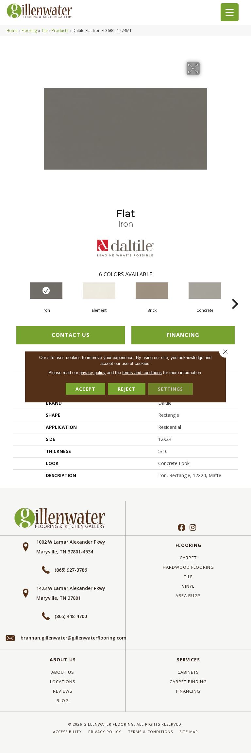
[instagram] (193, 528)
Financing (188, 691)
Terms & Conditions (150, 731)
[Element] (99, 290)
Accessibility (67, 731)
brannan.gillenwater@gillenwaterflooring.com (73, 638)
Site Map (188, 731)
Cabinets (188, 672)
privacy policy (92, 372)
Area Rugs (188, 595)
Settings (170, 388)
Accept (85, 388)
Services (188, 659)
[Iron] (46, 290)
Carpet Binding (188, 682)
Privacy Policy (104, 731)
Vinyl (188, 586)
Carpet (188, 558)
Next (235, 294)
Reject (127, 388)
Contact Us (71, 335)
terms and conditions (142, 372)
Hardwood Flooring (188, 567)
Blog (63, 700)
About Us (63, 659)
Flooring (29, 30)
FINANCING (183, 335)
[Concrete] (204, 290)
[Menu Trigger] (230, 12)
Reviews (63, 691)
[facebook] (181, 528)
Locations (62, 682)
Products (60, 30)
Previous (16, 294)
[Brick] (152, 290)
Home (12, 30)
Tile (44, 30)
